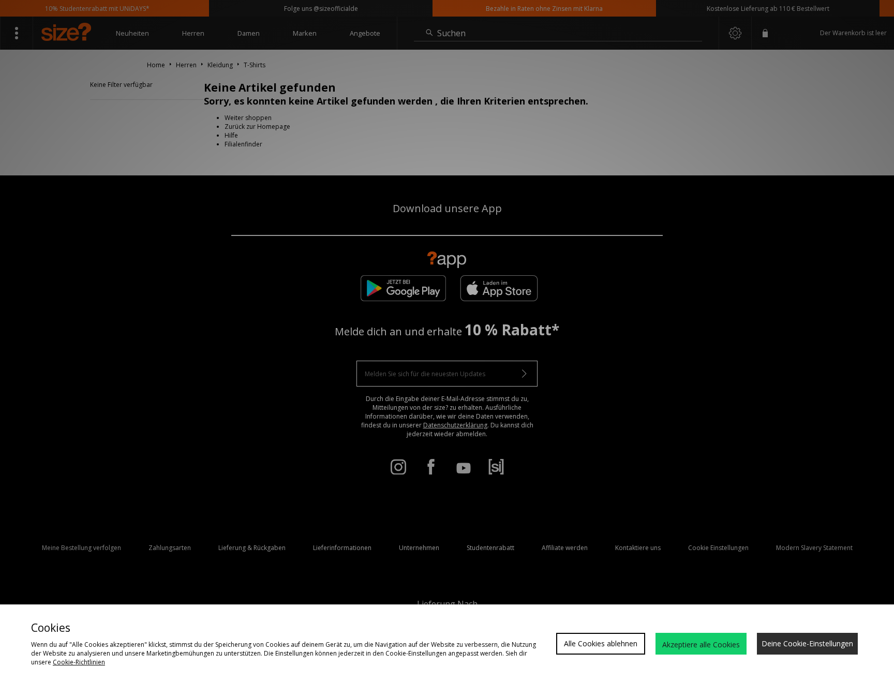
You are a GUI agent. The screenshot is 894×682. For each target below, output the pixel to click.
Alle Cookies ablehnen (600, 643)
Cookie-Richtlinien (79, 662)
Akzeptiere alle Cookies (701, 644)
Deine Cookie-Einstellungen (807, 643)
